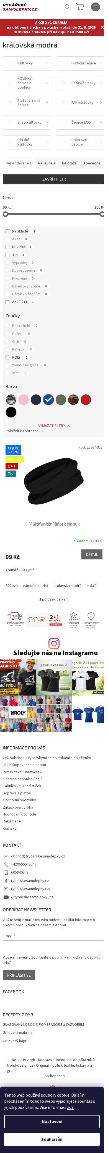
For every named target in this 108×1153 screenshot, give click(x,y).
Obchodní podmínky (19, 800)
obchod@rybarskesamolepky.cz (38, 856)
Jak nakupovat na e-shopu (24, 765)
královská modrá (67, 586)
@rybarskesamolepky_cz (32, 897)
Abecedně (92, 163)
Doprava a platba (17, 793)
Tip (18, 255)
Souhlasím (52, 1139)
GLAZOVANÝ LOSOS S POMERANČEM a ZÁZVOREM (43, 1024)
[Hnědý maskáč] (73, 399)
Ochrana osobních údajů (22, 779)
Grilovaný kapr (15, 1041)
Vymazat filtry (51, 426)
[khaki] (60, 399)
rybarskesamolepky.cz (30, 881)
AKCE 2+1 (23, 302)
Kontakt (9, 828)
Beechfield (24, 326)
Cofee (21, 334)
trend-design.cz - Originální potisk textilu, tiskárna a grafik (49, 1068)
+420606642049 (23, 864)
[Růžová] (23, 399)
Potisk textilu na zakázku (23, 772)
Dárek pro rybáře (29, 286)
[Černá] (11, 412)
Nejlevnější (47, 163)
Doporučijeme (27, 270)
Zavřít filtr (54, 179)
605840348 (20, 872)
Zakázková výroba (18, 807)
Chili (19, 341)
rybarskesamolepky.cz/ (30, 889)
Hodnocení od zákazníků (75, 1060)
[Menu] (95, 6)
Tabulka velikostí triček (22, 786)
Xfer (19, 373)
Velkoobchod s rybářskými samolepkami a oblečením (47, 758)
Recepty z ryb (23, 1060)
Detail (92, 554)
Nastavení (52, 1122)
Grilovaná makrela (17, 1033)
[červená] (85, 399)
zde (70, 1107)
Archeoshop (55, 1076)
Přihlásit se (19, 975)
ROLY (20, 357)
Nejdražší (70, 163)
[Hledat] (66, 6)
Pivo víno (23, 278)
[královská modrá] (48, 399)
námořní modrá (35, 586)
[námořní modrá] (36, 399)
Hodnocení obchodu (19, 814)
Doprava (45, 1060)
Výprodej (23, 263)
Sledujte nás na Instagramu (55, 653)
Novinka (22, 247)
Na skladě (23, 231)
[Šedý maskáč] (11, 399)
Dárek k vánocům (29, 294)
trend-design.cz (29, 365)
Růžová (12, 586)
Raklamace (12, 821)
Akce (19, 239)
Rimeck (22, 349)
